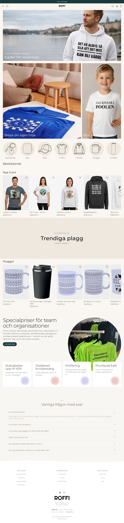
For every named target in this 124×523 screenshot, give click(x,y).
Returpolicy (21, 485)
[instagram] (60, 492)
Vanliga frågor (62, 481)
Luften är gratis (10, 212)
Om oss (62, 477)
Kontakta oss (62, 474)
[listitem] (62, 415)
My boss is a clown (92, 301)
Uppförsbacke (90, 212)
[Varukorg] (121, 6)
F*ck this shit (9, 301)
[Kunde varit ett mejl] (70, 282)
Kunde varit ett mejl (66, 301)
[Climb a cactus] (70, 192)
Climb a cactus (63, 212)
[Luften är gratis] (16, 192)
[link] (62, 35)
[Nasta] (121, 193)
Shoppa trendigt (62, 243)
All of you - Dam (37, 212)
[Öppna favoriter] (7, 6)
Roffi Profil (102, 474)
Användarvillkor (21, 474)
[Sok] (113, 6)
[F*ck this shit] (16, 282)
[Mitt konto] (117, 6)
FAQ (102, 481)
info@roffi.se (69, 512)
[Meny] (3, 6)
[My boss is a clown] (97, 282)
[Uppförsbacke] (97, 192)
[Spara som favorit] (26, 177)
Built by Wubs (62, 518)
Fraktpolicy (21, 477)
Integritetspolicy (21, 481)
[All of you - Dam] (43, 192)
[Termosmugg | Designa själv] (43, 282)
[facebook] (64, 492)
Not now (114, 212)
